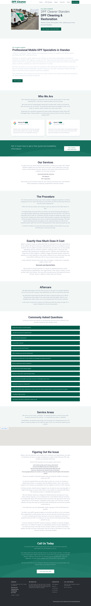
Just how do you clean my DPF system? (20, 348)
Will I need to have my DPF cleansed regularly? (21, 368)
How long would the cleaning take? (19, 337)
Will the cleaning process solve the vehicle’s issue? (22, 353)
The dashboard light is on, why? (18, 394)
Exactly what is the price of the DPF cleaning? (21, 327)
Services (62, 2)
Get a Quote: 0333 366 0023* (51, 29)
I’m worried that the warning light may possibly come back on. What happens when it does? (30, 378)
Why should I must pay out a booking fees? (21, 384)
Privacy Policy (69, 587)
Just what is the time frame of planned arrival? (21, 332)
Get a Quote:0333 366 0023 (72, 148)
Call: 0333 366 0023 (45, 571)
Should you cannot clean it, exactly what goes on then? (23, 373)
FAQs (68, 2)
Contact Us (54, 592)
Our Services (55, 588)
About (56, 2)
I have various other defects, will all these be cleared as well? (24, 399)
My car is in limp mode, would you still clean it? (21, 363)
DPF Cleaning (48, 2)
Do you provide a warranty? (17, 343)
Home (41, 2)
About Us (54, 586)
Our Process (55, 590)
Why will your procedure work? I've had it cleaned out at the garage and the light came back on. (31, 358)
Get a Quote (17, 80)
